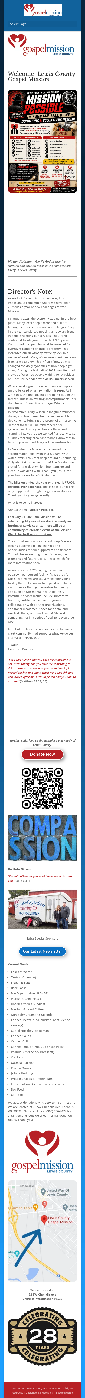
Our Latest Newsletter (42, 951)
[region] (42, 909)
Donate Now (42, 754)
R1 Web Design (63, 1393)
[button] (42, 909)
